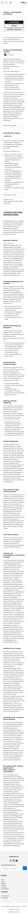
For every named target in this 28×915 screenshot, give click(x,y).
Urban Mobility (5, 889)
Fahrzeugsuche (5, 896)
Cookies (24, 906)
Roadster (3, 883)
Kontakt (17, 909)
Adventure (4, 887)
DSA (3, 906)
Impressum (7, 906)
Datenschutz (12, 909)
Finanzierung (4, 897)
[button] (2, 2)
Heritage (3, 885)
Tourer (3, 881)
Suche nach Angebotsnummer (8, 865)
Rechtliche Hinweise (16, 906)
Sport (2, 879)
